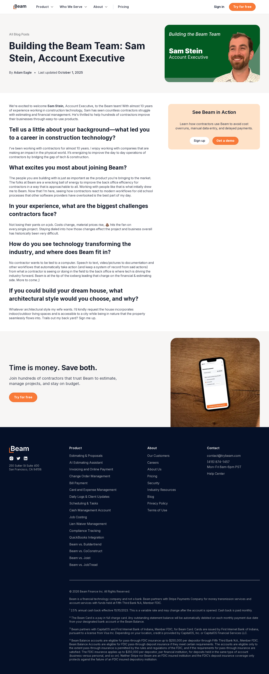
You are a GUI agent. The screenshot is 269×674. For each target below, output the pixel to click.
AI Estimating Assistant (86, 462)
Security (153, 483)
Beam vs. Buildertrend (85, 544)
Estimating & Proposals (86, 456)
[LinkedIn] (25, 458)
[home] (19, 7)
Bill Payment (78, 483)
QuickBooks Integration (86, 537)
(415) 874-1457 (218, 462)
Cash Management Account (90, 510)
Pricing (123, 7)
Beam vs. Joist (79, 558)
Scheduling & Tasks (83, 503)
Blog (150, 497)
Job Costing (78, 517)
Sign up (199, 141)
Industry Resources (161, 490)
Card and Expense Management (92, 490)
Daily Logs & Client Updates (89, 497)
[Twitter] (18, 458)
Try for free (242, 7)
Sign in (219, 7)
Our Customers (158, 456)
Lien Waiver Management (88, 524)
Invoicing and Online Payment (91, 469)
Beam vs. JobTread (83, 565)
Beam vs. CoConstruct (85, 551)
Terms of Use (157, 510)
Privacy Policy (157, 503)
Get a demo (225, 141)
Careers (153, 462)
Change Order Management (89, 476)
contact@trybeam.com (224, 456)
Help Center (216, 474)
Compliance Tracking (84, 531)
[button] (45, 7)
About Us (154, 469)
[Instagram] (11, 458)
